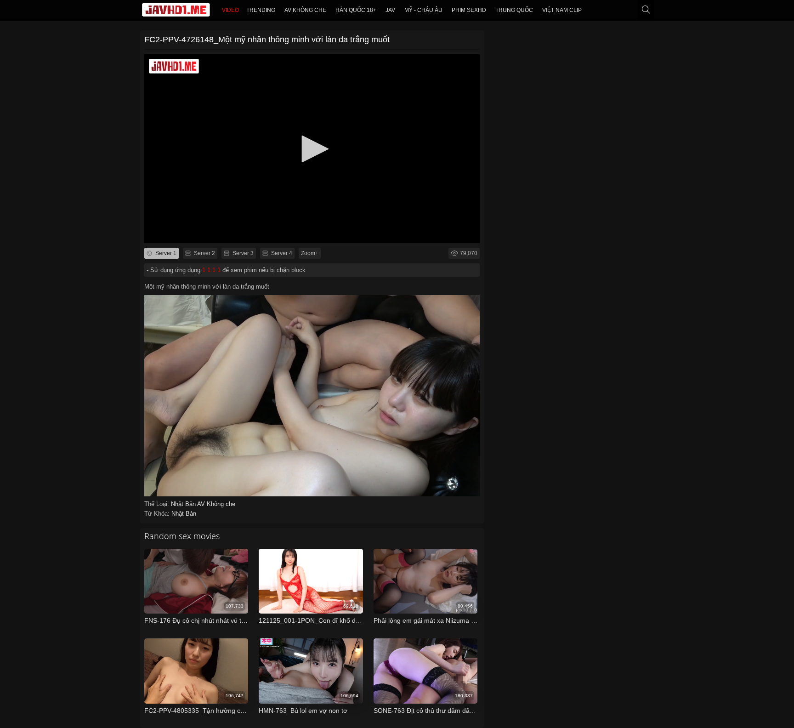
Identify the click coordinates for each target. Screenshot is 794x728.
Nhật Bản (184, 503)
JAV (390, 10)
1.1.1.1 (211, 270)
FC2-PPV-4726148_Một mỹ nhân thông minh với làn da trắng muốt (267, 39)
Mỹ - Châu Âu (423, 10)
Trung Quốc (514, 10)
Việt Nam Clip (562, 10)
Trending (260, 10)
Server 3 (242, 253)
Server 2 (204, 253)
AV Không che (305, 10)
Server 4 (281, 253)
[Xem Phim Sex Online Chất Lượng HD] (176, 12)
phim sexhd (469, 10)
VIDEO (230, 10)
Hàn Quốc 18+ (355, 10)
